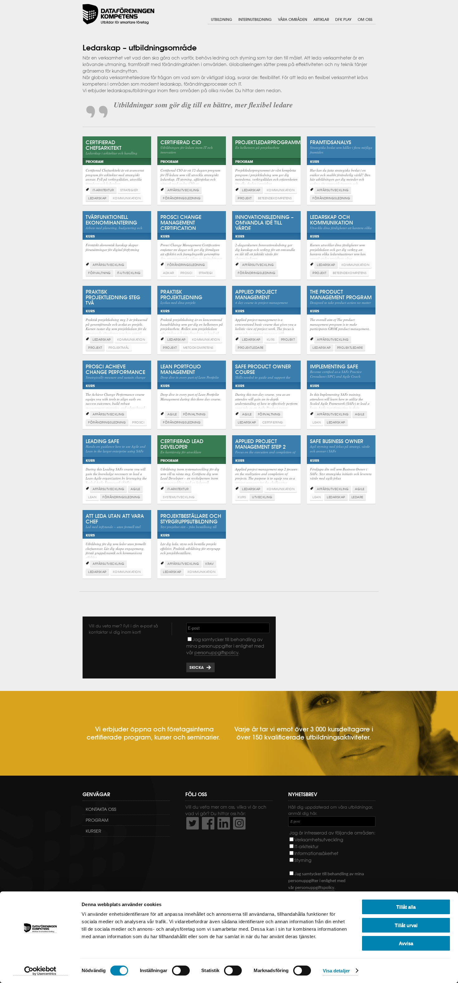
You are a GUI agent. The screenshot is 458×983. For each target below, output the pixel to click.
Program (97, 820)
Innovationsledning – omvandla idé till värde (266, 240)
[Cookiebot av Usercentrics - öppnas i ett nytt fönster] (40, 971)
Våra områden (292, 19)
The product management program (341, 315)
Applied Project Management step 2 (266, 464)
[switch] (181, 971)
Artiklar (321, 19)
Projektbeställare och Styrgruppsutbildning (191, 539)
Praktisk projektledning (191, 315)
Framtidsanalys (341, 165)
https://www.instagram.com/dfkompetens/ (239, 823)
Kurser (93, 831)
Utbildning (221, 19)
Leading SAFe (117, 464)
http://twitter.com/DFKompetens (192, 823)
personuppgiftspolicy (216, 652)
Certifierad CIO (191, 165)
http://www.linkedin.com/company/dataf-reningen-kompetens (223, 823)
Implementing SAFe (341, 389)
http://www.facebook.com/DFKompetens (208, 823)
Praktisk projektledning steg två (117, 315)
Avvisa (406, 943)
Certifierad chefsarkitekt (117, 165)
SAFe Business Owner (341, 464)
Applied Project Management (266, 315)
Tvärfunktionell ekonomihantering (117, 240)
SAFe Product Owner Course (266, 389)
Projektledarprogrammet (266, 165)
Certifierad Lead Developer (191, 464)
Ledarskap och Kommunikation (341, 240)
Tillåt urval (406, 925)
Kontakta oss (101, 809)
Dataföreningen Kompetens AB (118, 14)
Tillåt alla (406, 907)
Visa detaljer (336, 970)
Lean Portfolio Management (191, 389)
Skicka (196, 667)
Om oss (365, 19)
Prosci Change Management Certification (191, 240)
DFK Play (343, 19)
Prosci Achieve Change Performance (117, 389)
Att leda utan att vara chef (117, 539)
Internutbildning (255, 19)
